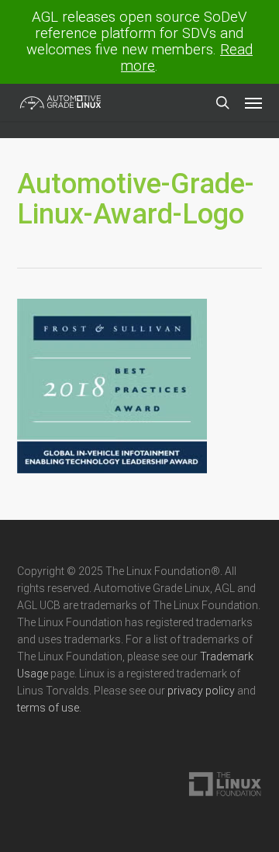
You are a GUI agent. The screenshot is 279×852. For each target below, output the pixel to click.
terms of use (48, 707)
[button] (253, 102)
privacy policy (201, 690)
